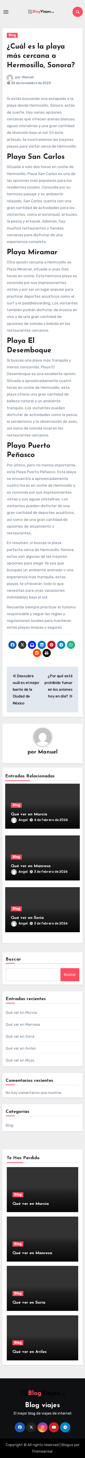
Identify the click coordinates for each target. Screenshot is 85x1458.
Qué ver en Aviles (21, 1048)
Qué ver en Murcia (29, 814)
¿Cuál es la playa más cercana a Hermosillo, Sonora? (41, 56)
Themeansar (42, 1451)
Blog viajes (42, 1405)
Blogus (67, 1445)
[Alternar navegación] (6, 12)
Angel (23, 820)
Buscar (14, 959)
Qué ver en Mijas (20, 1060)
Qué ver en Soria (27, 918)
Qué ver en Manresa (31, 866)
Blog (12, 35)
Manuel (28, 77)
